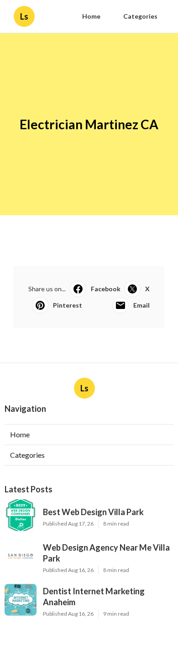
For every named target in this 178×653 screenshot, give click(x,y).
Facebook (105, 289)
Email (141, 305)
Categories (140, 16)
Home (91, 16)
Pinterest (67, 305)
